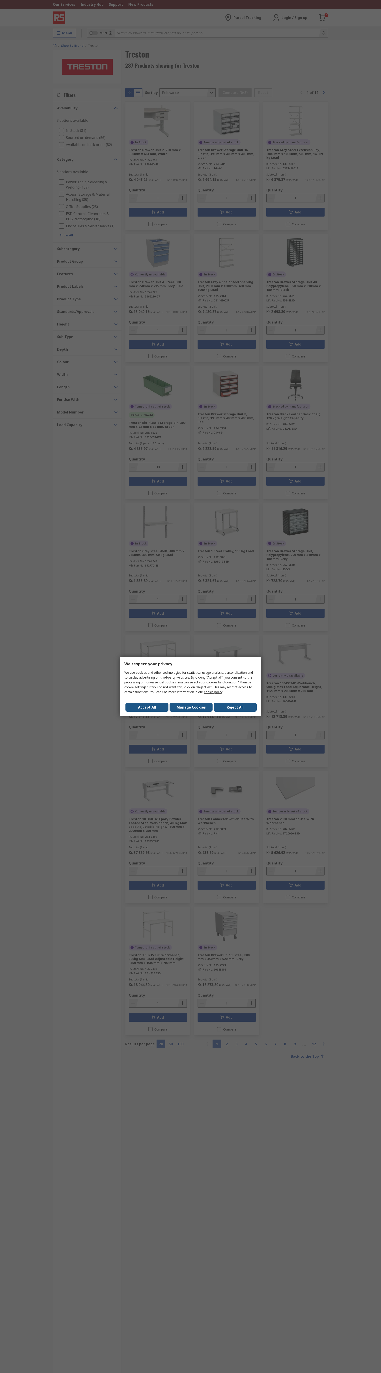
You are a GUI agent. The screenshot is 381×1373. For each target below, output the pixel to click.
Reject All (235, 707)
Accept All (147, 707)
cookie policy (213, 692)
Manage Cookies (191, 707)
